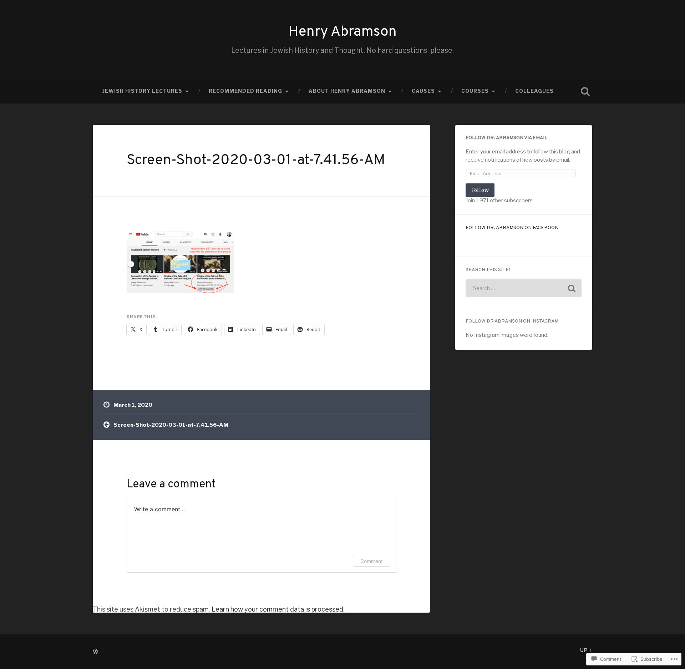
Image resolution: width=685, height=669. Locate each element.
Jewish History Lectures (142, 91)
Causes (423, 91)
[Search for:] (524, 288)
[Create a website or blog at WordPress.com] (95, 652)
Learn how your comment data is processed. (278, 609)
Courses (475, 91)
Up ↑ (586, 650)
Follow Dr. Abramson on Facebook (512, 228)
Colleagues (534, 91)
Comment (371, 561)
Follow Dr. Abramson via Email (506, 138)
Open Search (585, 91)
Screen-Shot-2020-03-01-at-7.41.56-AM (256, 160)
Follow (480, 190)
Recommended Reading (245, 91)
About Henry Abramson (347, 91)
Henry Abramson (342, 32)
